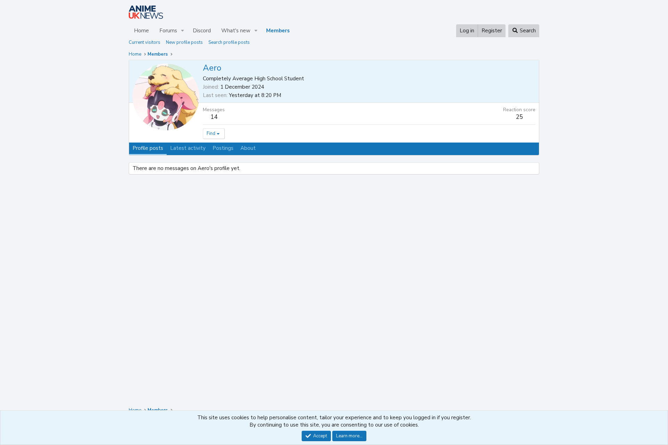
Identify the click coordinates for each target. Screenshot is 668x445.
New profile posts (184, 42)
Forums (168, 30)
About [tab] (248, 148)
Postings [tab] (223, 148)
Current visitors (144, 42)
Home (141, 30)
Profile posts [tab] (148, 148)
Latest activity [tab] (188, 148)
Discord (202, 30)
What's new (235, 30)
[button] (183, 30)
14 (213, 117)
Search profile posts (229, 42)
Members (278, 30)
